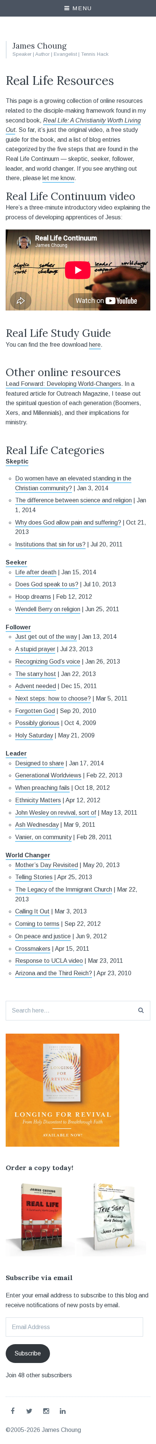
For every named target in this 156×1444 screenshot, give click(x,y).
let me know (58, 178)
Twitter (30, 1411)
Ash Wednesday (37, 824)
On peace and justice (43, 936)
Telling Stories (34, 877)
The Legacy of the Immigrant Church (63, 889)
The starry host (35, 674)
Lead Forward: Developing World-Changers (63, 384)
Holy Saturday (34, 735)
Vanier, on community (43, 837)
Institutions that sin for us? (50, 544)
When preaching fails (42, 788)
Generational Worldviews (48, 775)
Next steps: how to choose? (53, 698)
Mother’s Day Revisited (46, 865)
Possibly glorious (37, 723)
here (95, 344)
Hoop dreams (33, 597)
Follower (18, 627)
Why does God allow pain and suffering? (68, 522)
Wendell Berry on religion (47, 609)
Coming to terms (37, 924)
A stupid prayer (35, 649)
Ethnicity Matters (38, 800)
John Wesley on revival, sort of (55, 812)
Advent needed (35, 686)
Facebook (14, 1411)
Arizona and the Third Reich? (53, 973)
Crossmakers (32, 948)
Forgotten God (35, 711)
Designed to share (39, 763)
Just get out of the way (46, 636)
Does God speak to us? (46, 584)
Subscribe (27, 1353)
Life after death (35, 572)
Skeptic (17, 461)
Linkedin (64, 1411)
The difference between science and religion (73, 500)
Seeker (16, 562)
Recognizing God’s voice (47, 661)
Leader (16, 753)
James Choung (39, 46)
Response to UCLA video (49, 961)
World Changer (28, 855)
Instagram (47, 1411)
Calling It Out (32, 911)
